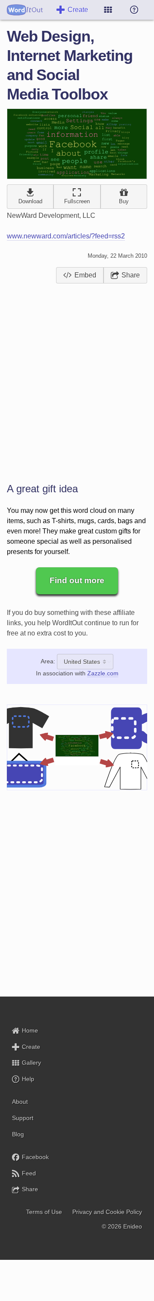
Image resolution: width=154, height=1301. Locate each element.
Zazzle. (102, 673)
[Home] (25, 10)
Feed (29, 1173)
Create (78, 9)
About (20, 1101)
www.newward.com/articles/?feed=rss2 (66, 236)
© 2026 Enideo (122, 1226)
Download (30, 201)
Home (30, 1030)
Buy (124, 201)
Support (22, 1117)
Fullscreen (77, 201)
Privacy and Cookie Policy (107, 1211)
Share (130, 275)
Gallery (31, 1062)
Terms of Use (44, 1211)
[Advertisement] (77, 378)
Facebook (35, 1156)
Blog (18, 1134)
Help (28, 1078)
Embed (85, 275)
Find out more (77, 580)
